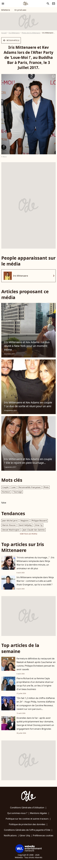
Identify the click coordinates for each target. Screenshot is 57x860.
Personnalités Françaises (30, 487)
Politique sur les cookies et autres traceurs (27, 818)
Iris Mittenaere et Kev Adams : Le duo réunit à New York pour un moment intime (27, 345)
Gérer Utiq (24, 835)
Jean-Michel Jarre (9, 520)
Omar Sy (38, 525)
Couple (5, 487)
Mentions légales (38, 813)
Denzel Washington (11, 529)
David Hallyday (25, 525)
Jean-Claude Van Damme (34, 529)
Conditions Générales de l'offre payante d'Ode (27, 829)
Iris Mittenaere (14, 33)
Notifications (10, 835)
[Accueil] (26, 4)
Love (14, 487)
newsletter (53, 3)
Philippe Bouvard (39, 520)
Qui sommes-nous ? (17, 813)
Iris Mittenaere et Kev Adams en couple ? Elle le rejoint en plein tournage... (28, 461)
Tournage (17, 492)
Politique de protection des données (27, 824)
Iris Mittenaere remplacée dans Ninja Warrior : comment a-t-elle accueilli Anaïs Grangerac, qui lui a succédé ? (35, 581)
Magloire (24, 520)
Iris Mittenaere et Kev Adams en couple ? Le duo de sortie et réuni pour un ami (28, 404)
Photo (46, 487)
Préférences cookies (43, 835)
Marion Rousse (9, 525)
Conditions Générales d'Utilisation (27, 807)
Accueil (4, 33)
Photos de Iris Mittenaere (31, 33)
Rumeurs (6, 492)
